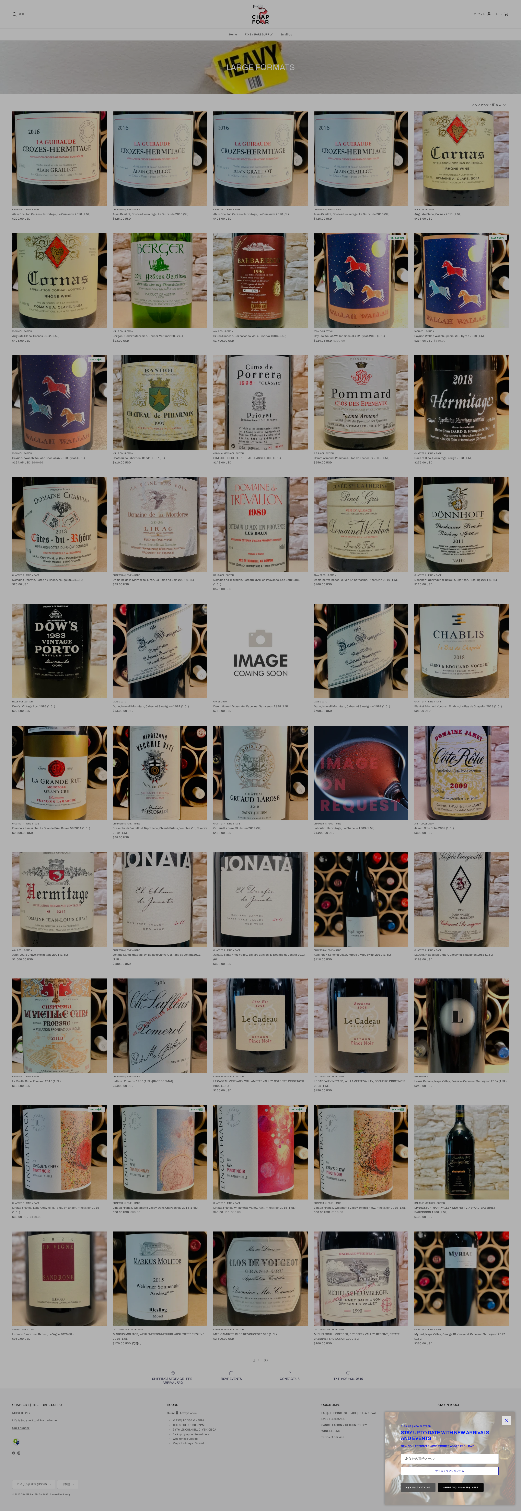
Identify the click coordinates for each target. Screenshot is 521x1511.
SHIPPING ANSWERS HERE (460, 1487)
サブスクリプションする (449, 1470)
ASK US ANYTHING (418, 1487)
